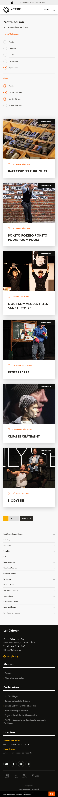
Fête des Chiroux (9, 607)
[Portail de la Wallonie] (7, 776)
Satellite (6, 551)
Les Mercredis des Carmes (13, 534)
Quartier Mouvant (10, 568)
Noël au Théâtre (9, 584)
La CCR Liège (11, 696)
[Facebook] (14, 764)
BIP (4, 556)
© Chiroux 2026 (28, 786)
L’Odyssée (16, 500)
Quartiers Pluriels (9, 573)
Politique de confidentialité (29, 789)
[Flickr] (21, 764)
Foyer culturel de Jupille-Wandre (21, 715)
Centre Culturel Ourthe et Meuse (20, 705)
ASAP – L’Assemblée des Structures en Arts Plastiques (24, 721)
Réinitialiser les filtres (18, 27)
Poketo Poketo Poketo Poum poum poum (27, 237)
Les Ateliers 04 (9, 562)
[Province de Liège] (33, 776)
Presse (8, 673)
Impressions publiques (27, 171)
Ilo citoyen (7, 579)
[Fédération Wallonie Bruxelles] (24, 776)
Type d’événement (11, 33)
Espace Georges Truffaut (16, 710)
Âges (5, 77)
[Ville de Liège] (16, 776)
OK (51, 794)
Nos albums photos (14, 677)
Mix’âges (7, 545)
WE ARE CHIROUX (10, 590)
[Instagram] (28, 764)
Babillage (7, 539)
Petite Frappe (18, 372)
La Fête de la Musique (11, 613)
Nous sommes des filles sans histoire (28, 306)
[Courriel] (6, 764)
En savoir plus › (27, 794)
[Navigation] (53, 9)
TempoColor (8, 596)
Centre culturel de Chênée (17, 701)
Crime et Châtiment (24, 436)
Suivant (26, 518)
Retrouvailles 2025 (10, 601)
